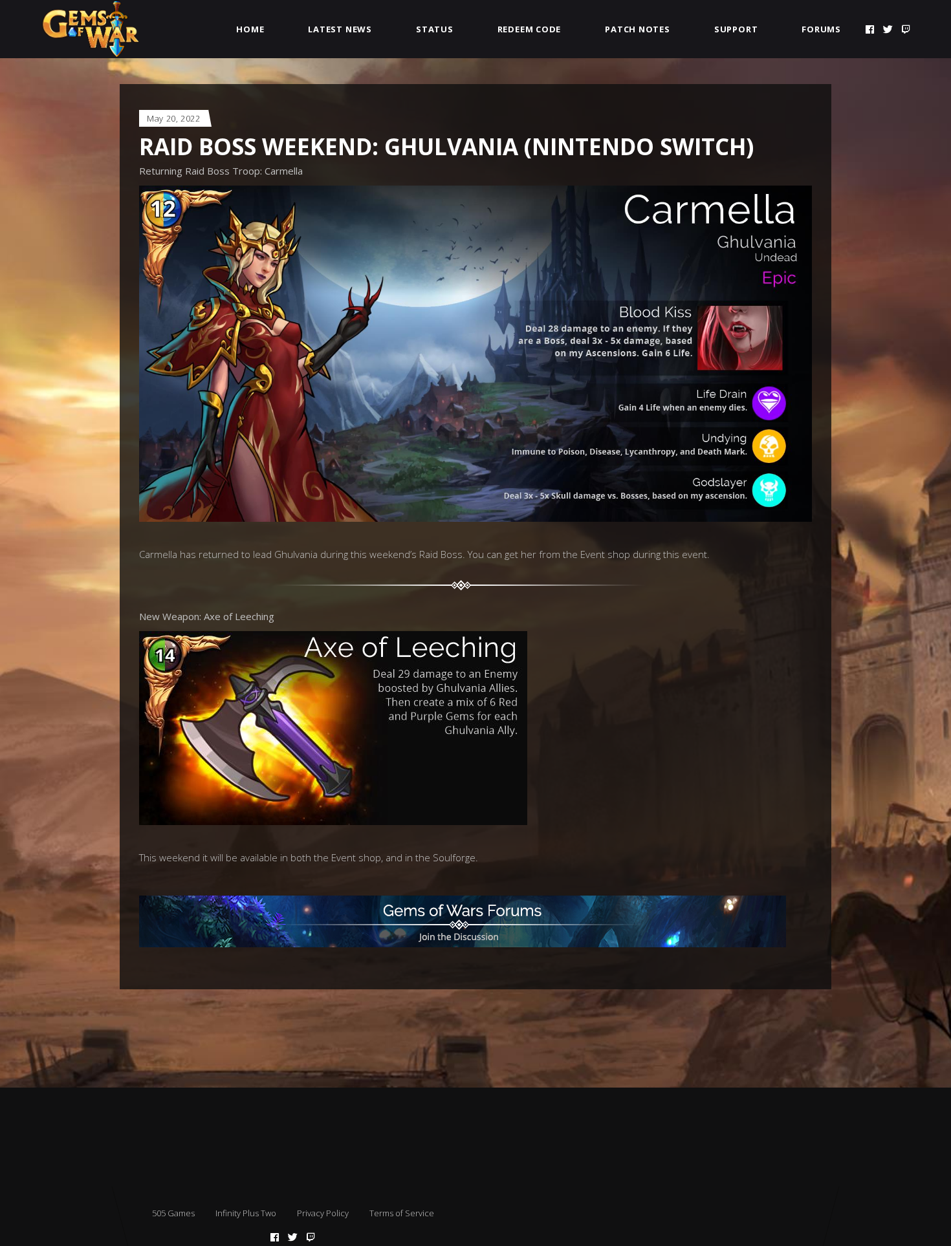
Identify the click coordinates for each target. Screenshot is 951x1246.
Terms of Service (401, 1213)
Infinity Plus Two (245, 1213)
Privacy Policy (323, 1213)
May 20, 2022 (174, 118)
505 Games (173, 1213)
